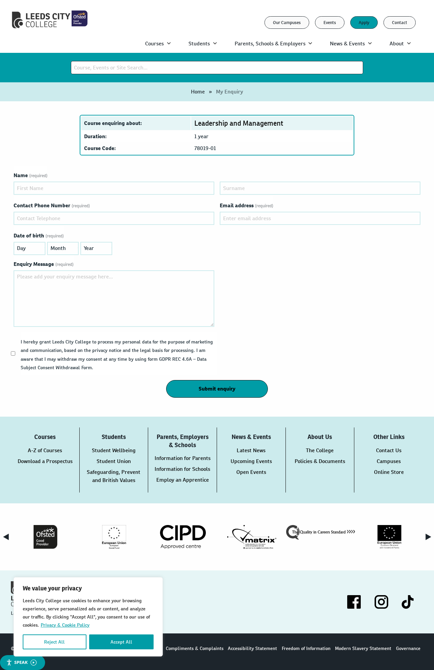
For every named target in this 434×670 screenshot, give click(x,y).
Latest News (251, 450)
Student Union (114, 461)
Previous (5, 536)
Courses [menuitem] (154, 43)
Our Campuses (287, 22)
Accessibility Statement (252, 648)
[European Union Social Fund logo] (114, 537)
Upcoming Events (251, 461)
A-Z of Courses (45, 450)
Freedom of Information (306, 648)
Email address (246, 205)
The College (320, 450)
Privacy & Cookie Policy (65, 625)
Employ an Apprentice (182, 479)
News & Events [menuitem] (347, 43)
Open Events (251, 472)
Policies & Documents (320, 461)
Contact (399, 22)
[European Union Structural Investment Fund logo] (389, 537)
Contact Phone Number (52, 205)
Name (30, 175)
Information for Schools (182, 469)
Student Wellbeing (114, 450)
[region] (88, 616)
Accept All (121, 642)
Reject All (54, 642)
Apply (364, 22)
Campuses (389, 461)
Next (428, 536)
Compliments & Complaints (194, 648)
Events (329, 22)
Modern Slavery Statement (363, 648)
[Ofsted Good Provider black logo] (45, 537)
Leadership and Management (238, 123)
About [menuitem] (397, 43)
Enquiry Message (44, 264)
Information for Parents (183, 458)
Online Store (389, 472)
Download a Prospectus (45, 461)
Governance (408, 648)
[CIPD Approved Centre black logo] (183, 537)
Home (198, 91)
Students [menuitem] (199, 43)
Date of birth (39, 235)
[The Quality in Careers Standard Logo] (320, 532)
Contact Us (388, 450)
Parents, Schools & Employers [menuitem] (270, 43)
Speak (21, 662)
